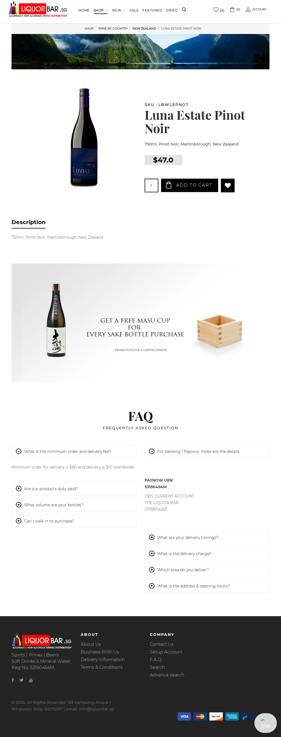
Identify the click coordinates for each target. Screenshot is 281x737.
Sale (134, 10)
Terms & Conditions (102, 667)
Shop (99, 10)
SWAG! (172, 10)
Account (259, 9)
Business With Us (100, 652)
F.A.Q (155, 659)
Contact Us (162, 644)
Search (157, 667)
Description (29, 222)
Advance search (167, 675)
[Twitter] (21, 680)
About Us (91, 644)
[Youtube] (31, 680)
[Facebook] (13, 680)
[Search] (184, 10)
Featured (152, 10)
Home (84, 10)
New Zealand (144, 28)
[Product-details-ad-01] (140, 323)
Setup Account (166, 652)
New (117, 10)
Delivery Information (103, 659)
